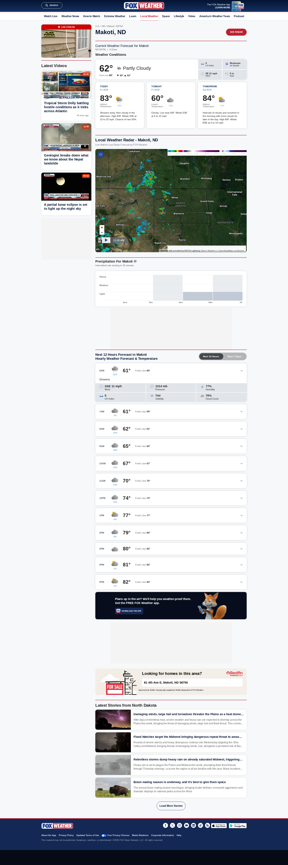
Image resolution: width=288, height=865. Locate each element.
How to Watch (91, 16)
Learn (132, 16)
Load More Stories (171, 805)
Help (179, 835)
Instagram (179, 825)
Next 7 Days (234, 356)
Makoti (110, 26)
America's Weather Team (214, 16)
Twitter (172, 825)
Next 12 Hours (211, 356)
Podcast (239, 16)
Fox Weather (144, 5)
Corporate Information (162, 835)
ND (103, 26)
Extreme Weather (114, 16)
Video (191, 16)
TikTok (200, 825)
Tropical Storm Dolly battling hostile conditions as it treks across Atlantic (66, 107)
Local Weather (149, 16)
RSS (207, 825)
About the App (48, 835)
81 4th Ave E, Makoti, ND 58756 (166, 682)
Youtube (186, 825)
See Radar (236, 32)
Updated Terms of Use (87, 835)
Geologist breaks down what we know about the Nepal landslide (66, 159)
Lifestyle (179, 16)
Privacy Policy (66, 835)
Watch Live (51, 16)
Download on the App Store (219, 825)
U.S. (97, 26)
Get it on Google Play (238, 825)
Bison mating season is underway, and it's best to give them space (180, 782)
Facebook (165, 825)
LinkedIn (193, 825)
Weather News (70, 16)
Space (166, 16)
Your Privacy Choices (118, 835)
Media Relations (140, 835)
